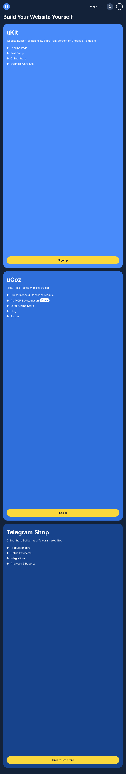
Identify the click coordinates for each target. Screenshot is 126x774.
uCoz (6, 6)
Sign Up (63, 260)
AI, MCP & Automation (24, 300)
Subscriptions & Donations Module (32, 295)
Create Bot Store (63, 760)
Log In (63, 512)
